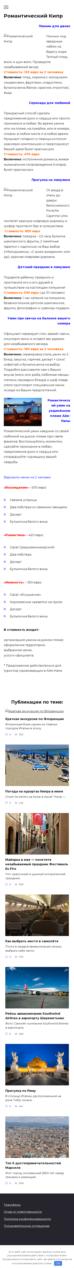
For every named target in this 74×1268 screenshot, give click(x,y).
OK (58, 1263)
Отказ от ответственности (23, 1211)
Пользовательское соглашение (27, 1226)
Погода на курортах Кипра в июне (34, 791)
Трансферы (12, 1205)
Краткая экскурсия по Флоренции (34, 719)
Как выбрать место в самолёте (31, 941)
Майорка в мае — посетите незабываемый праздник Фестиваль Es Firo (36, 864)
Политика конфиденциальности (27, 1219)
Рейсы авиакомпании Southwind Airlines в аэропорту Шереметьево (34, 1016)
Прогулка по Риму (20, 1090)
